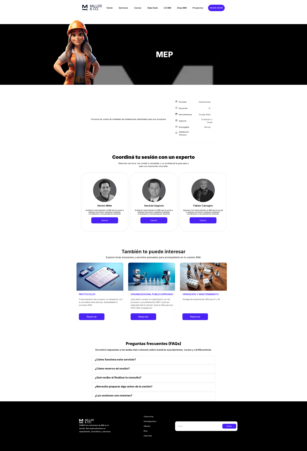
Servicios (123, 8)
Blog (145, 431)
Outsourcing (148, 417)
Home (110, 8)
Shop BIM (182, 8)
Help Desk (152, 8)
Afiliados (147, 426)
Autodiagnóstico (150, 421)
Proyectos (198, 8)
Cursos (137, 8)
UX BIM (167, 8)
